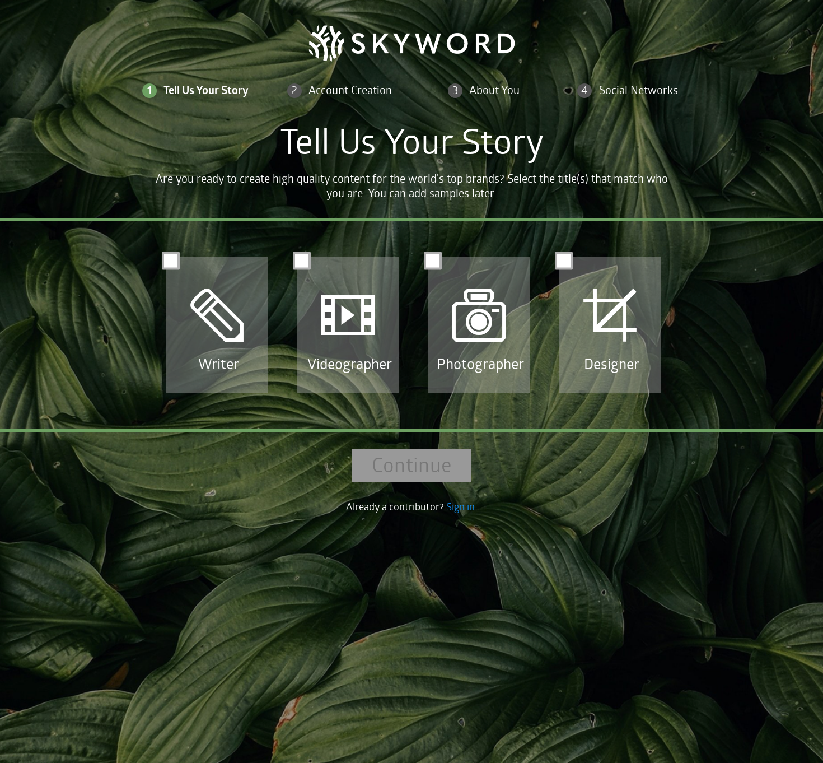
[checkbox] (217, 320)
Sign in (460, 506)
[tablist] (411, 99)
